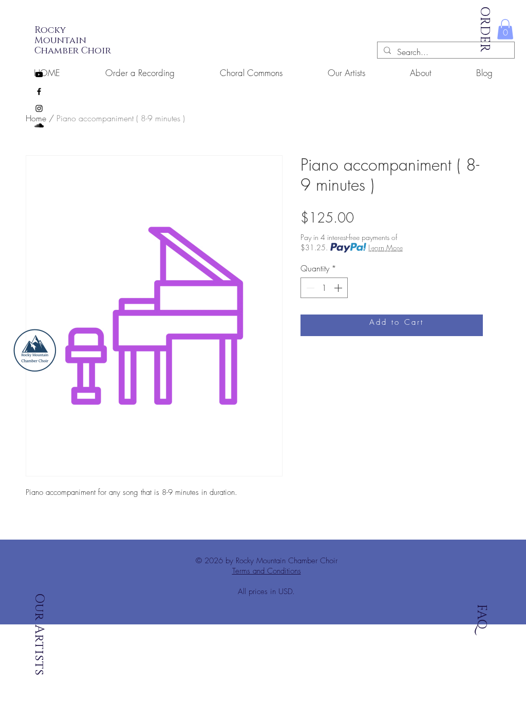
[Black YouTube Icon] (39, 74)
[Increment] (339, 288)
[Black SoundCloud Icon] (39, 125)
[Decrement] (309, 288)
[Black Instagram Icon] (39, 108)
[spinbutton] (324, 288)
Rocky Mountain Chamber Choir (72, 40)
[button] (505, 29)
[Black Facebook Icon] (39, 91)
